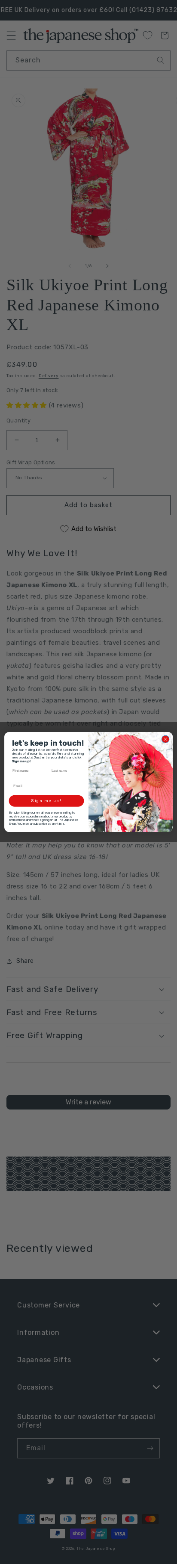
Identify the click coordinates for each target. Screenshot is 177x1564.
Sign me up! (46, 801)
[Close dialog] (165, 739)
